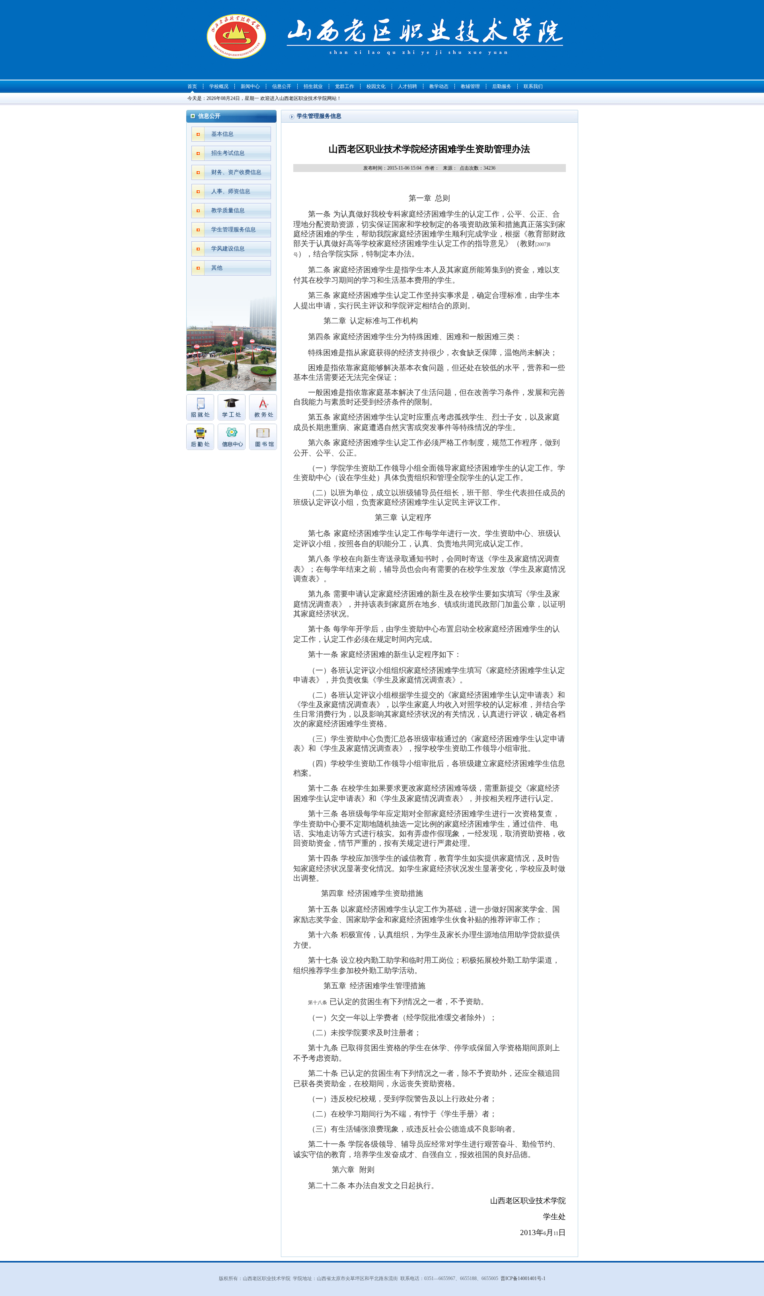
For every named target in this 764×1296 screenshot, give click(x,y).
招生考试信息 (228, 153)
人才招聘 (407, 86)
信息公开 (281, 86)
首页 (192, 86)
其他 (216, 268)
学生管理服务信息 (233, 230)
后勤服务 (501, 86)
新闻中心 (250, 86)
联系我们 (533, 86)
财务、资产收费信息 (236, 172)
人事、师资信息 (230, 191)
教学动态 (438, 86)
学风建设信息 (228, 249)
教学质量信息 (228, 210)
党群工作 (344, 86)
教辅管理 (470, 86)
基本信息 (222, 134)
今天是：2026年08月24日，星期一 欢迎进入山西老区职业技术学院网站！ (264, 98)
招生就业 (313, 86)
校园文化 (376, 86)
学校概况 (218, 86)
